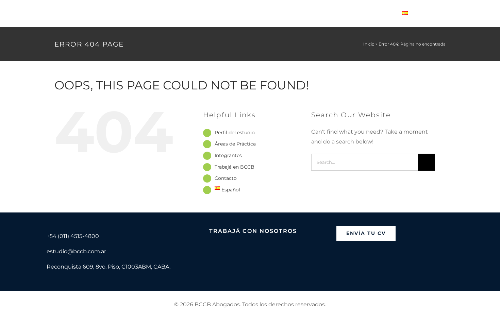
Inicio (368, 44)
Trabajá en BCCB (234, 167)
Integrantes (228, 155)
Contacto (226, 178)
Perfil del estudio (235, 133)
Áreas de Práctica (235, 144)
